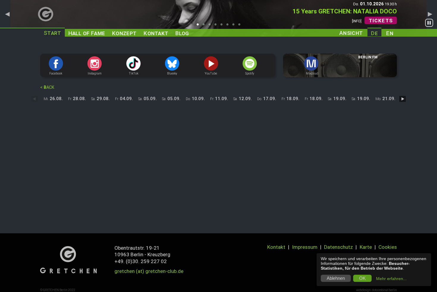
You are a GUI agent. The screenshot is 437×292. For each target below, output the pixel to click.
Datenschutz (338, 247)
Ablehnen (336, 278)
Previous (7, 14)
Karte (366, 247)
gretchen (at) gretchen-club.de (148, 271)
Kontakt (276, 247)
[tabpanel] (218, 18)
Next (430, 14)
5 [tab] (222, 26)
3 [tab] (211, 26)
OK (362, 278)
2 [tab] (205, 26)
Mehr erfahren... (391, 278)
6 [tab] (228, 26)
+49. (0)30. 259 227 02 (140, 261)
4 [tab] (217, 26)
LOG (182, 33)
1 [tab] (199, 26)
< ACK (47, 87)
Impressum (304, 247)
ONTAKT (156, 33)
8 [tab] (240, 26)
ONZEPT (124, 33)
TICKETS (381, 21)
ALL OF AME (86, 33)
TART (52, 32)
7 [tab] (234, 26)
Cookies (387, 247)
